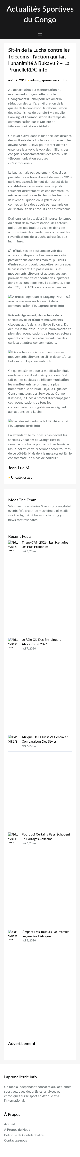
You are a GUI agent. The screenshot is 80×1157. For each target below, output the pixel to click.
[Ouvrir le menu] (40, 34)
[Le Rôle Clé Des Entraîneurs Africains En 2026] (13, 686)
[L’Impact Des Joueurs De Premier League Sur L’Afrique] (13, 978)
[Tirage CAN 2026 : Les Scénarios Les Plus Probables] (13, 589)
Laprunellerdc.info (20, 1077)
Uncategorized (21, 477)
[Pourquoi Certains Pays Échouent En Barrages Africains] (13, 881)
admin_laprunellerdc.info (48, 80)
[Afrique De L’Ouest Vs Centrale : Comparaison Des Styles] (13, 783)
